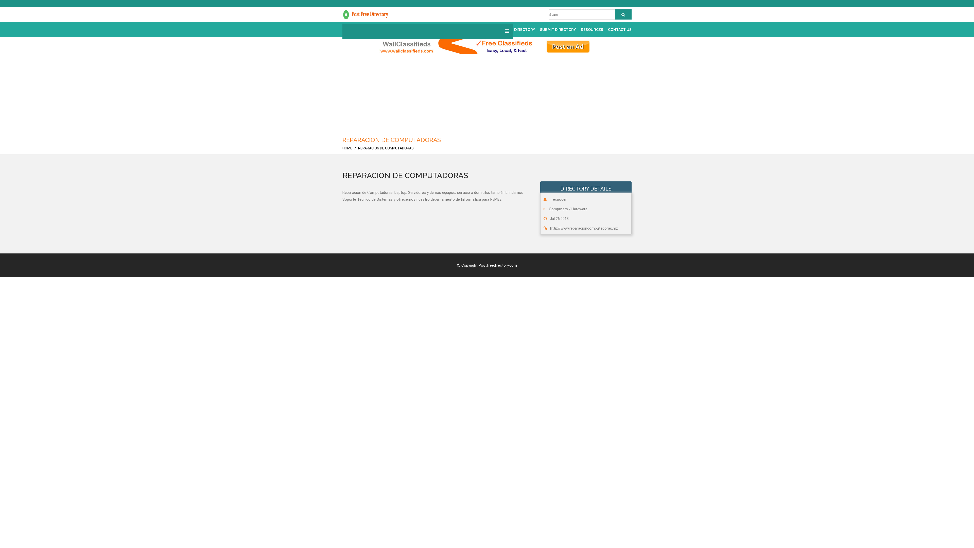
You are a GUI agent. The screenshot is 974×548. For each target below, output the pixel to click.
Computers (558, 209)
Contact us (620, 30)
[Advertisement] (494, 97)
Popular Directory (515, 30)
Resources (592, 30)
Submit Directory (558, 30)
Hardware (579, 209)
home (347, 148)
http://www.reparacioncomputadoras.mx (584, 228)
